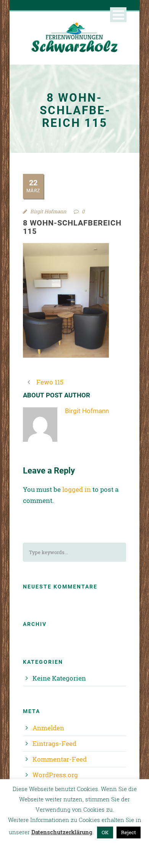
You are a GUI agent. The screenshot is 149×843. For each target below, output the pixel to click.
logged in (76, 489)
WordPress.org (55, 774)
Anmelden (48, 727)
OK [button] (105, 832)
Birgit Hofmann (48, 211)
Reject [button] (128, 832)
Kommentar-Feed (59, 759)
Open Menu (118, 14)
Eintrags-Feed (54, 743)
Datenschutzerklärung (61, 832)
